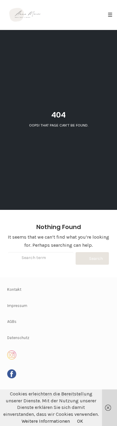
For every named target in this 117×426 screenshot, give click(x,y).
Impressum (17, 305)
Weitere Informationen (46, 421)
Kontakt (14, 289)
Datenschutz (18, 337)
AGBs (11, 321)
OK (80, 421)
